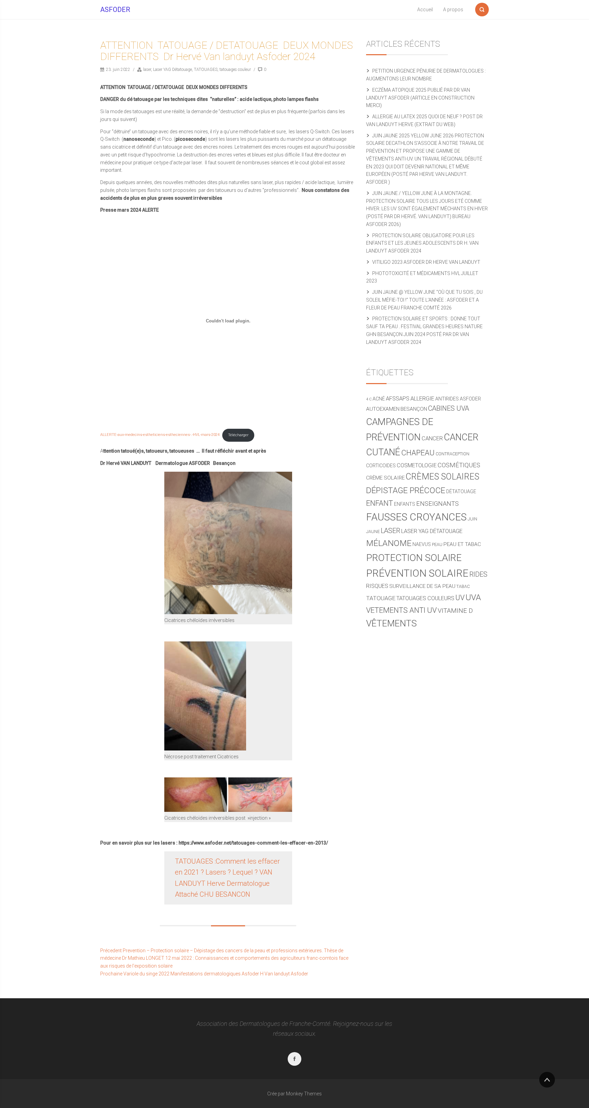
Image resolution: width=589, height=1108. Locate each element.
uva (473, 597)
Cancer (432, 438)
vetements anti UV (401, 610)
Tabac (463, 586)
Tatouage (380, 598)
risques (377, 586)
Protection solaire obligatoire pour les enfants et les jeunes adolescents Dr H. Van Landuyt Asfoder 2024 (422, 243)
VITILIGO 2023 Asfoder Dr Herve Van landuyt (426, 262)
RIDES (478, 574)
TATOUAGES (205, 69)
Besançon (414, 409)
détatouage (461, 491)
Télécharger (238, 435)
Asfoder (470, 398)
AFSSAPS (397, 398)
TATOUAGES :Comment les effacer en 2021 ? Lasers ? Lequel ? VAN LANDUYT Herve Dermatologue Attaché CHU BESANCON (227, 878)
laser (147, 69)
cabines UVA (448, 408)
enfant (379, 503)
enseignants (437, 503)
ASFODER (115, 9)
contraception (452, 453)
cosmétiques (459, 465)
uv (460, 597)
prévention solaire (417, 573)
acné (379, 398)
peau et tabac (462, 544)
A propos (453, 9)
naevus (421, 544)
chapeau (418, 452)
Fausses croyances (416, 517)
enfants (404, 504)
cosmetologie (417, 465)
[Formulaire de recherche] (482, 8)
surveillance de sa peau (422, 586)
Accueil (425, 9)
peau (437, 544)
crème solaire (385, 478)
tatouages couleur (235, 69)
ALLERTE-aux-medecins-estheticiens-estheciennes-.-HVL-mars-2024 (160, 435)
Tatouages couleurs (425, 598)
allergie (422, 398)
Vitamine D (455, 610)
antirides (447, 398)
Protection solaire (414, 557)
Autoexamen (382, 409)
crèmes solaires (442, 477)
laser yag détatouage (432, 531)
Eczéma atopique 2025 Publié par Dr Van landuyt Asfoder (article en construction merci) (420, 97)
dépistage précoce (405, 490)
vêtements (391, 623)
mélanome (388, 543)
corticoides (381, 465)
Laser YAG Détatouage (172, 69)
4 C (369, 399)
